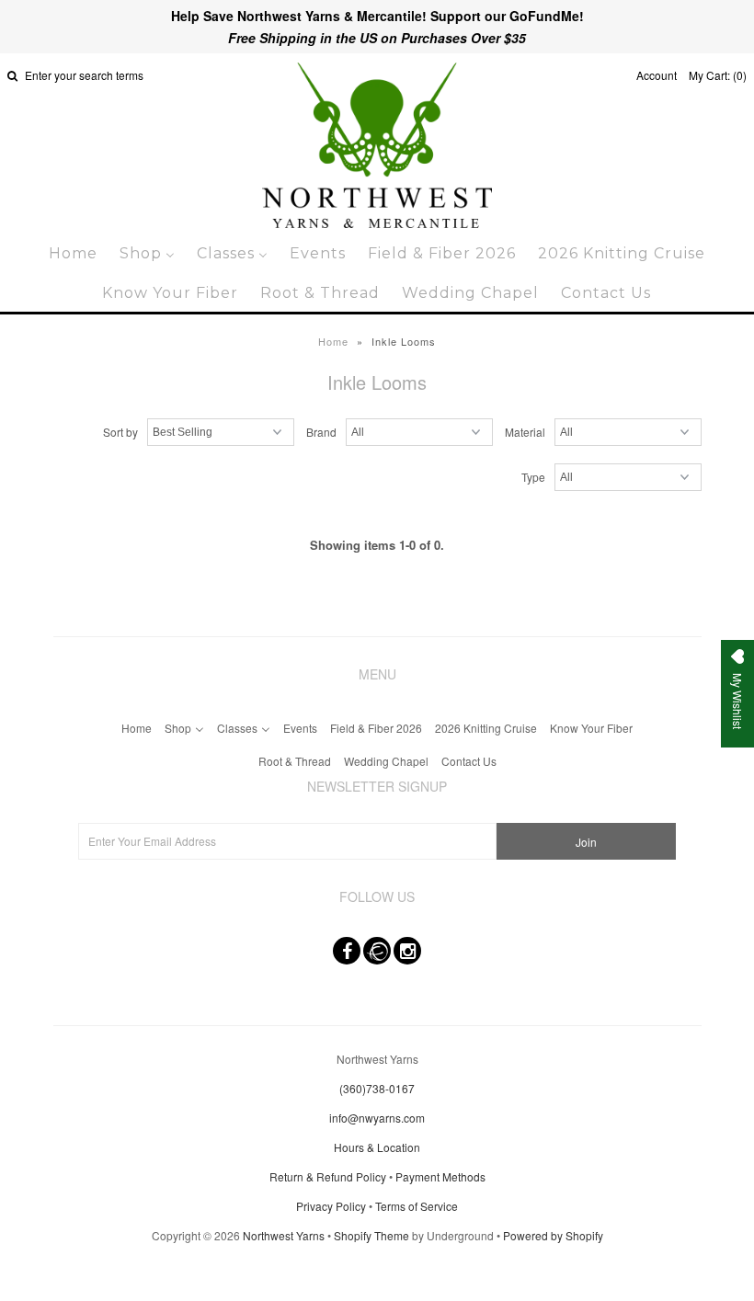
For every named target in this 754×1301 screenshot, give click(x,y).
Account (656, 75)
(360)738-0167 (377, 1088)
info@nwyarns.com (377, 1117)
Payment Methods (440, 1176)
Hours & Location (377, 1147)
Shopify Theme (371, 1235)
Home (333, 341)
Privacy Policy (331, 1206)
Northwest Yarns (284, 1235)
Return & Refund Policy (327, 1176)
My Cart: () (718, 75)
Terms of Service (416, 1206)
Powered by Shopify (553, 1235)
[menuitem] (73, 253)
